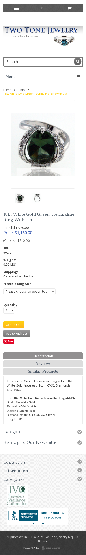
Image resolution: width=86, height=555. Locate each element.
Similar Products (43, 371)
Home (7, 90)
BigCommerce (52, 548)
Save (10, 341)
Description (43, 355)
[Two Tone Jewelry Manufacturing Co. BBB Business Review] (37, 524)
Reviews (43, 363)
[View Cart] (69, 8)
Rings (21, 90)
